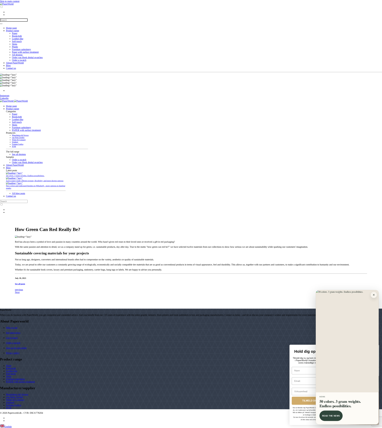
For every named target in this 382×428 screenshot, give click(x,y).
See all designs (19, 154)
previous (19, 289)
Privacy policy (13, 353)
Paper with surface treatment (25, 52)
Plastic (15, 46)
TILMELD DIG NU (312, 400)
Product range (12, 30)
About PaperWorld (15, 63)
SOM (14, 146)
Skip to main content (9, 1)
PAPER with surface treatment (26, 130)
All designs (17, 55)
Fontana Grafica (17, 144)
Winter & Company (19, 140)
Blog (8, 65)
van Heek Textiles (18, 138)
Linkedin (4, 98)
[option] (194, 12)
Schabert (15, 142)
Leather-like (17, 38)
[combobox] (191, 426)
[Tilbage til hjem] (7, 4)
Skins (14, 44)
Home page (11, 28)
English (8, 426)
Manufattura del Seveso (20, 135)
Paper (14, 33)
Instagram (4, 95)
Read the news (331, 416)
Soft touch (17, 41)
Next (17, 292)
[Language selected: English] (191, 10)
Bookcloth (17, 36)
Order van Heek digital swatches (27, 57)
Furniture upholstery (21, 49)
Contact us (11, 68)
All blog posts (18, 193)
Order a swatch (19, 60)
